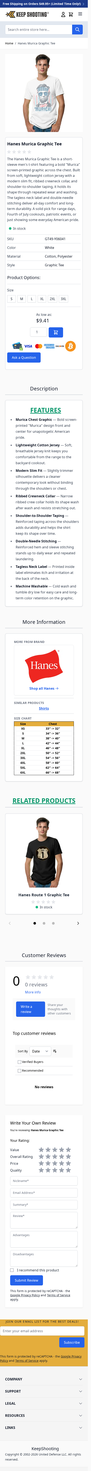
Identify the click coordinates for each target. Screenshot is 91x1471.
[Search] (77, 29)
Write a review (26, 1009)
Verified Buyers (32, 1062)
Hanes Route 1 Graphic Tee (43, 894)
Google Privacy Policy (25, 1295)
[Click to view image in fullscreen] (44, 93)
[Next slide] (78, 923)
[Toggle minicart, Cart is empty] (71, 14)
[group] (20, 152)
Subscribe (72, 1342)
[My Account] (63, 14)
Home (9, 43)
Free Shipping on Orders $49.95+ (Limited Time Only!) (42, 4)
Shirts (44, 708)
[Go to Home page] (27, 14)
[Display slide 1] (34, 923)
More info (33, 992)
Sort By (23, 1051)
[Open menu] (80, 13)
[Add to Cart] (56, 332)
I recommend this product (38, 1270)
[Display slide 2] (44, 923)
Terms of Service (58, 1295)
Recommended (32, 1070)
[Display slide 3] (53, 923)
